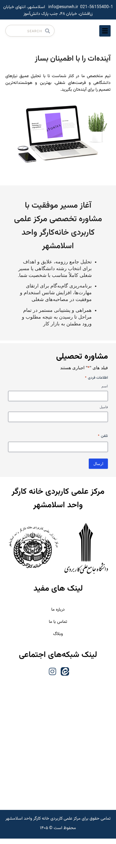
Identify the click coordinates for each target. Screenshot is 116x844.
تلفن (103, 436)
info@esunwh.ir (63, 7)
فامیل (104, 407)
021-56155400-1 (96, 7)
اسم (104, 386)
